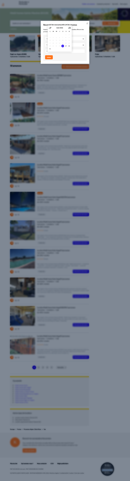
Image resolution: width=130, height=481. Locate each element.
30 (69, 46)
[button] (87, 23)
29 (66, 46)
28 (62, 46)
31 (50, 49)
